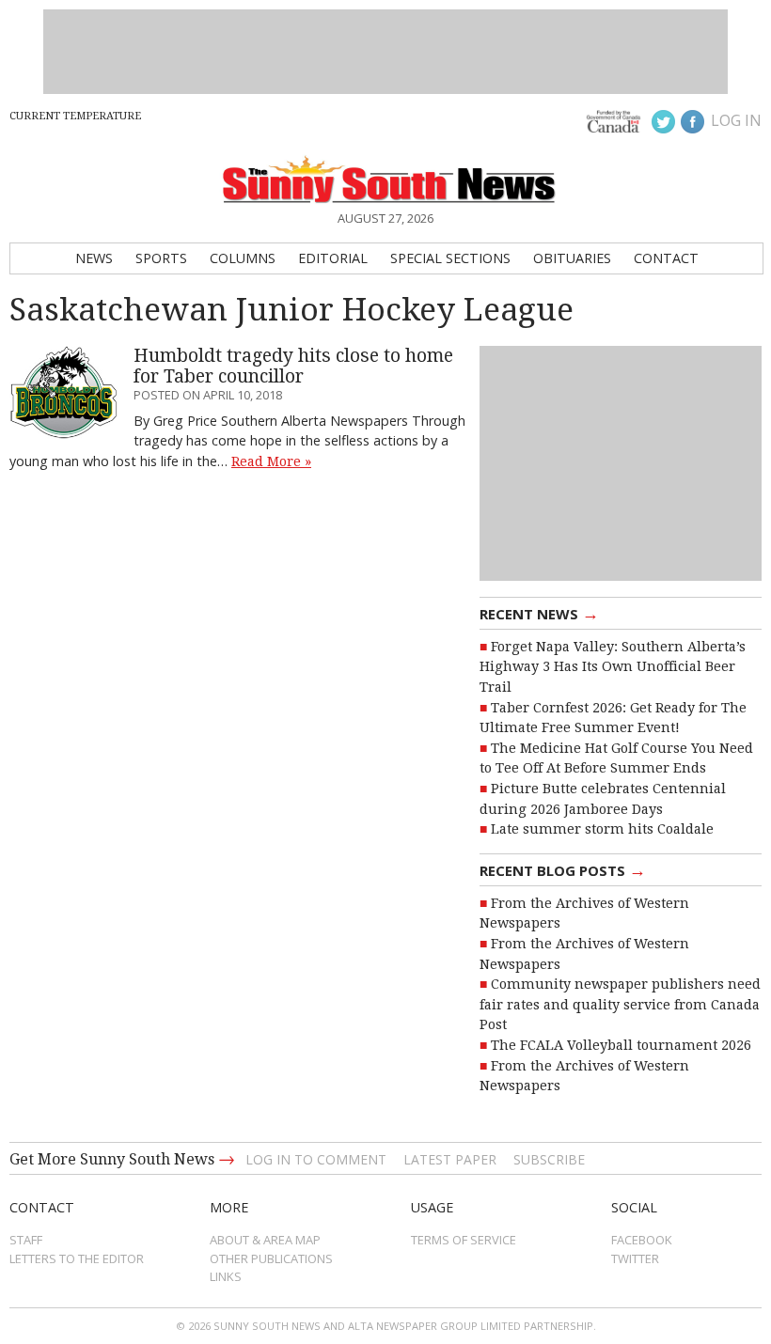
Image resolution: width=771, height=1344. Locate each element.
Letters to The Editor (76, 1258)
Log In (736, 120)
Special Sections (450, 258)
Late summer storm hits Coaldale (602, 828)
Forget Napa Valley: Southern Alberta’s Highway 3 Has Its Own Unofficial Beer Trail (613, 667)
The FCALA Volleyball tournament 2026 (621, 1045)
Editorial (333, 258)
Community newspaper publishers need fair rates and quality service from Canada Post (620, 1004)
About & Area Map (265, 1239)
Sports (161, 258)
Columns (242, 258)
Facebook (641, 1239)
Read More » (271, 461)
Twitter (635, 1258)
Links (226, 1276)
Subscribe (549, 1159)
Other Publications (271, 1258)
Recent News (539, 613)
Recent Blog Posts (563, 869)
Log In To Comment (315, 1159)
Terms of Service (463, 1239)
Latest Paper (449, 1159)
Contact (666, 258)
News (94, 258)
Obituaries (572, 258)
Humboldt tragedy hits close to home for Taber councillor (293, 365)
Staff (25, 1239)
